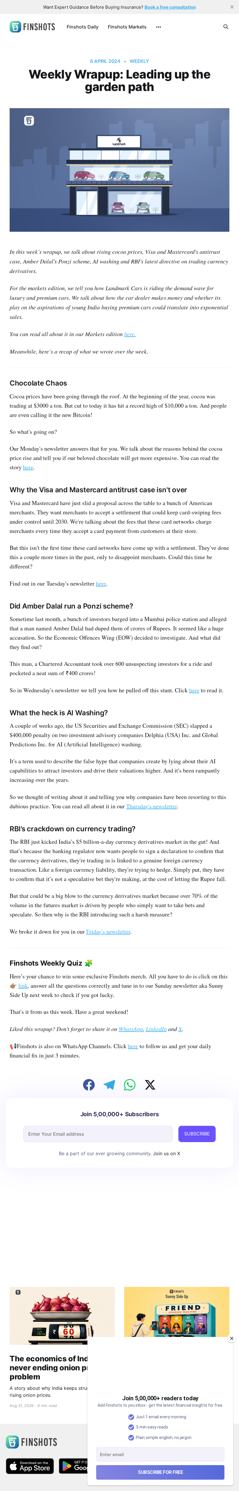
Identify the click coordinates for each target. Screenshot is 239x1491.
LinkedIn (156, 1028)
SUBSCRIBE (197, 1134)
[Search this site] (226, 26)
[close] (232, 7)
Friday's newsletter (108, 931)
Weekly (139, 61)
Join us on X (166, 1153)
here (130, 334)
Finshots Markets (127, 27)
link (23, 985)
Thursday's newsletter (151, 806)
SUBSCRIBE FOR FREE (160, 1472)
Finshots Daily (83, 27)
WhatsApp (131, 1028)
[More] (158, 27)
